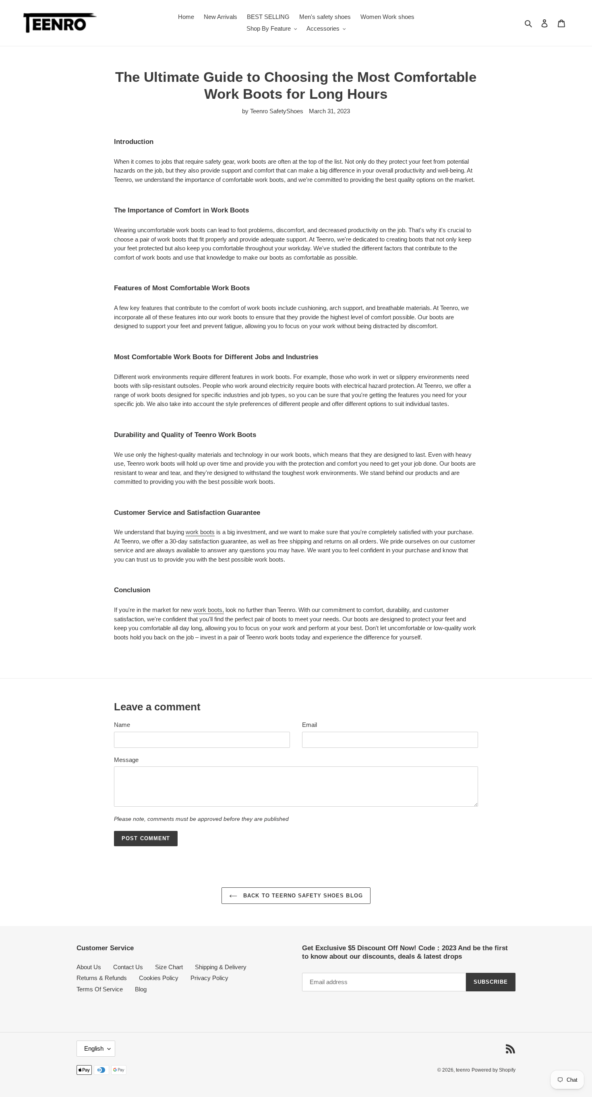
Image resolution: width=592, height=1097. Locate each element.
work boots (200, 532)
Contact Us (128, 967)
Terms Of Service (100, 989)
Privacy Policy (209, 977)
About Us (89, 967)
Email (309, 724)
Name (122, 724)
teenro (463, 1070)
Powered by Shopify (493, 1070)
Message (126, 759)
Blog (141, 989)
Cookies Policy (158, 977)
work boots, (208, 609)
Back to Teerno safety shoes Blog (301, 896)
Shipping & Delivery (220, 967)
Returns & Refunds (102, 977)
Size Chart (169, 967)
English (93, 1048)
